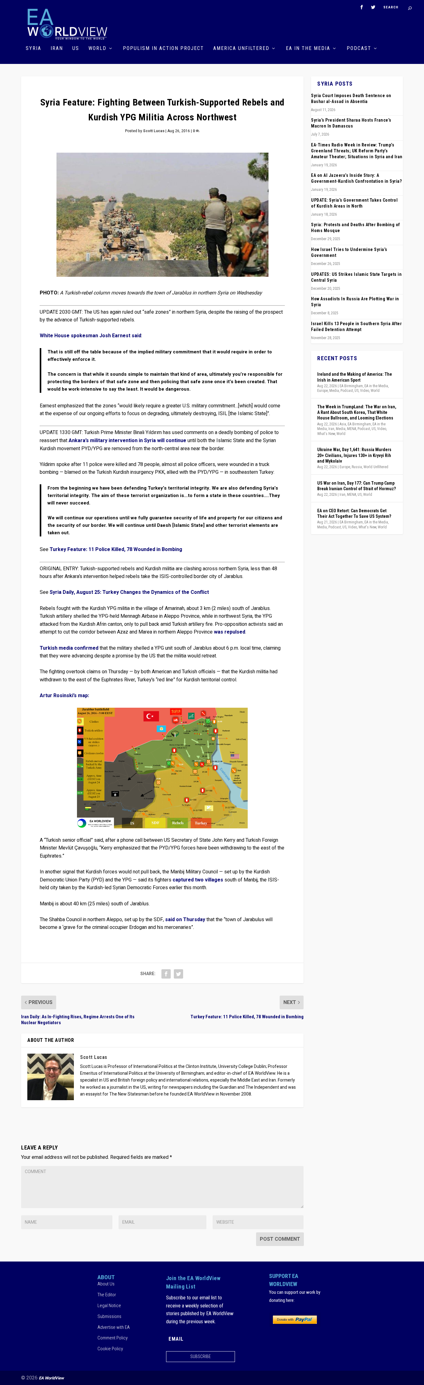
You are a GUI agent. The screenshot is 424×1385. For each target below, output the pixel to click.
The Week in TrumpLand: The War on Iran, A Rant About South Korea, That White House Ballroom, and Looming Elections (356, 412)
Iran (57, 48)
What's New (326, 434)
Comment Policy (112, 1338)
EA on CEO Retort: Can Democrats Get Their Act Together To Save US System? (354, 513)
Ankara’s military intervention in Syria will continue (127, 440)
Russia (357, 467)
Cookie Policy (110, 1348)
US (75, 48)
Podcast (359, 48)
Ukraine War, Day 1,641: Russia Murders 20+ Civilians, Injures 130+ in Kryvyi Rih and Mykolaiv (354, 455)
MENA (351, 429)
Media (334, 390)
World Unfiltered (375, 467)
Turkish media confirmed (69, 648)
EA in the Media (308, 48)
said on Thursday (185, 919)
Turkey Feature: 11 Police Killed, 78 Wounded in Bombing (116, 549)
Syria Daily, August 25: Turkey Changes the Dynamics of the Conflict (129, 592)
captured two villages (198, 880)
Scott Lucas (154, 131)
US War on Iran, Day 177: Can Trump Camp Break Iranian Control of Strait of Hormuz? (356, 486)
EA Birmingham (351, 386)
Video (364, 390)
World (97, 48)
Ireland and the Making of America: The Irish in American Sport (354, 377)
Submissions (109, 1316)
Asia (343, 424)
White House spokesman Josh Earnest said (90, 335)
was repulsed (229, 632)
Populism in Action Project (163, 48)
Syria (33, 48)
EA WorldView (51, 1378)
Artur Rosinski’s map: (64, 695)
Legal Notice (109, 1305)
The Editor (106, 1295)
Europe (322, 390)
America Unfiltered (241, 48)
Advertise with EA (113, 1327)
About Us (106, 1284)
